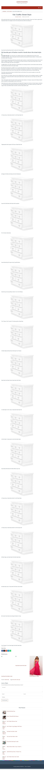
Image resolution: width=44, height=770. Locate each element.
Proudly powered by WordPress (18, 766)
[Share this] (2, 651)
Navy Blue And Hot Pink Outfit (21, 665)
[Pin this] (6, 651)
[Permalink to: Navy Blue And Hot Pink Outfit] (22, 660)
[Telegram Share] (8, 651)
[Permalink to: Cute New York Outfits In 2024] (7, 665)
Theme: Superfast (28, 766)
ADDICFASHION (22, 2)
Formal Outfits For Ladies (34, 676)
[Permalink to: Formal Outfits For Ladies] (36, 665)
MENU (41, 7)
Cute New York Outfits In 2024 (6, 676)
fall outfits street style (16, 679)
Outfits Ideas (7, 679)
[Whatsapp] (10, 651)
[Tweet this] (4, 651)
